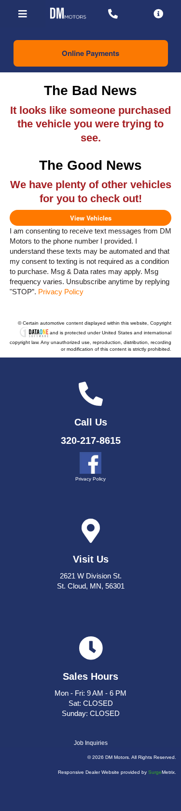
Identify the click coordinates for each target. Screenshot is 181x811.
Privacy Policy (61, 292)
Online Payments (90, 53)
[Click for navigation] (22, 13)
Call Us (90, 422)
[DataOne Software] (34, 333)
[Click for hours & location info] (158, 13)
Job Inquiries (91, 743)
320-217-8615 (91, 440)
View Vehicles (90, 217)
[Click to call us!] (113, 13)
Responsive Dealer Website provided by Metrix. (117, 772)
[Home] (68, 14)
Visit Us (91, 559)
